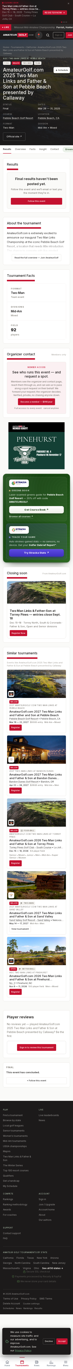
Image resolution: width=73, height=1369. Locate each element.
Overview (20, 149)
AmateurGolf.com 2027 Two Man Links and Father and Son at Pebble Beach (35, 713)
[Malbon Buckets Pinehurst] (36, 445)
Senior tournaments (14, 1130)
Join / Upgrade (47, 1204)
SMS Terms (45, 1298)
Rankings (8, 1199)
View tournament (20, 929)
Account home (47, 1209)
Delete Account (11, 1303)
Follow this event (36, 201)
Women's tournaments (15, 1135)
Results (7, 149)
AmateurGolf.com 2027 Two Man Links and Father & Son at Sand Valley (35, 914)
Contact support (12, 1233)
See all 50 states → (52, 1268)
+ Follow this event (36, 1080)
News (42, 1120)
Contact (54, 149)
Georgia (7, 1263)
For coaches (10, 1214)
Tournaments (17, 47)
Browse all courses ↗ (21, 516)
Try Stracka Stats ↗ (36, 552)
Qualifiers (8, 1175)
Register (15, 727)
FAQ (5, 1238)
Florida (20, 1257)
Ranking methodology (15, 1204)
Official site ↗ (14, 136)
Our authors (45, 1219)
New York (42, 1257)
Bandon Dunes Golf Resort (24, 781)
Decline (49, 1341)
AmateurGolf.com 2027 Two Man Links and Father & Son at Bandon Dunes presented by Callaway (35, 778)
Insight (43, 149)
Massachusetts (11, 1268)
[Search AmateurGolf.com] (47, 35)
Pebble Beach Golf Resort (18, 118)
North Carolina (22, 1263)
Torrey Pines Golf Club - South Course (30, 847)
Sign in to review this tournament (37, 1047)
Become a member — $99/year (36, 401)
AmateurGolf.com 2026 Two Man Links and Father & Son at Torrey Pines (35, 842)
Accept (62, 1341)
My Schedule (10, 1186)
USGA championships (15, 1146)
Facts (33, 149)
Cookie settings (31, 1303)
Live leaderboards (49, 1115)
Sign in (58, 35)
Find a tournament (13, 1115)
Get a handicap (11, 1180)
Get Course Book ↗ (36, 509)
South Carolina (41, 1263)
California (31, 47)
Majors (6, 1151)
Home (6, 47)
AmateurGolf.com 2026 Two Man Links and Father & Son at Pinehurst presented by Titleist (35, 979)
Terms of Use (10, 1298)
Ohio (36, 1268)
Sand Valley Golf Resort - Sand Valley (29, 920)
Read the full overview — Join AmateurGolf (36, 257)
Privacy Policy (28, 1298)
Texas (30, 1257)
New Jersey (59, 1263)
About (42, 1214)
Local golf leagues (13, 1125)
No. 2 (12, 983)
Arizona (54, 1257)
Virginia (27, 1268)
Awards (7, 1209)
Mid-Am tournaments (14, 1141)
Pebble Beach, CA (48, 118)
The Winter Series (13, 1165)
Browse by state (12, 1120)
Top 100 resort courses (16, 1170)
